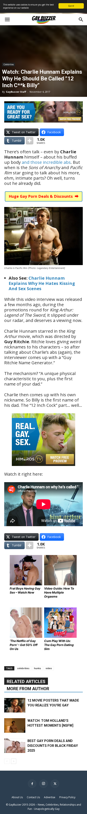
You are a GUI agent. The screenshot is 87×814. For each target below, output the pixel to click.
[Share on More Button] (29, 140)
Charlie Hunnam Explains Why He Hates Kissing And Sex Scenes (42, 283)
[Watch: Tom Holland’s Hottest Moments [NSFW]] (14, 725)
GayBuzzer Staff (16, 91)
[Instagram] (43, 783)
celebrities (23, 668)
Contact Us (33, 797)
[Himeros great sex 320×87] (43, 121)
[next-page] (13, 761)
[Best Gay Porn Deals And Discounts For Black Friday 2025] (14, 745)
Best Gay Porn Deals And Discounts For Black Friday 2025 (52, 746)
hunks (37, 668)
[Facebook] (32, 783)
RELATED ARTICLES (26, 681)
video (49, 668)
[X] (55, 783)
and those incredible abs (46, 162)
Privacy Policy (67, 797)
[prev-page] (7, 761)
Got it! (71, 5)
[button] (7, 19)
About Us (17, 797)
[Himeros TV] (43, 469)
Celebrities (8, 64)
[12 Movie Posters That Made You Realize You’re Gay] (14, 705)
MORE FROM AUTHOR (28, 688)
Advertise (49, 797)
